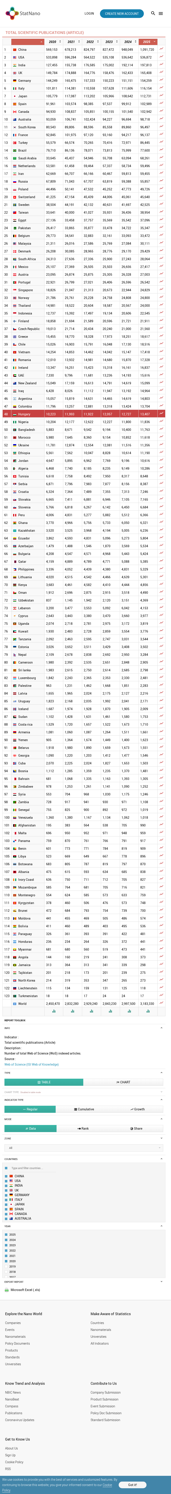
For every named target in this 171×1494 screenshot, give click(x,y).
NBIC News (13, 1392)
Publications (13, 1413)
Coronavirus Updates (19, 1420)
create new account (122, 14)
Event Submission (103, 1406)
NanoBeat (12, 1399)
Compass (11, 1406)
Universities (13, 1364)
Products (11, 1350)
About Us (11, 1448)
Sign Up (10, 1455)
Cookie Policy (14, 1462)
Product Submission (104, 1399)
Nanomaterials (15, 1336)
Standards (12, 1357)
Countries (97, 1323)
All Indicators (100, 1343)
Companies (13, 1323)
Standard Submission (105, 1420)
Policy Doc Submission (106, 1413)
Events (9, 1330)
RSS (8, 1469)
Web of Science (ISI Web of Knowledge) (31, 1064)
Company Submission (106, 1392)
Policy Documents (17, 1343)
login (89, 13)
